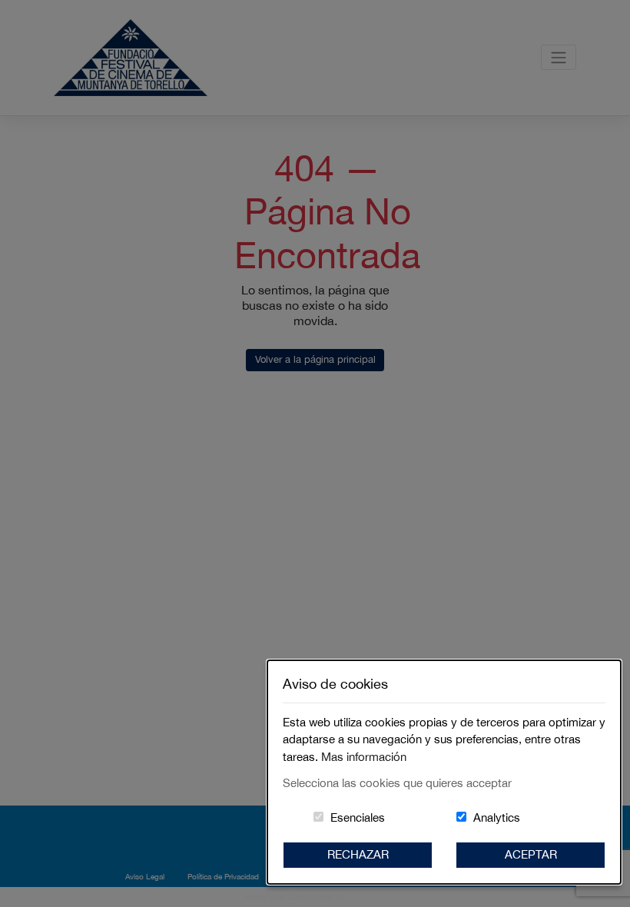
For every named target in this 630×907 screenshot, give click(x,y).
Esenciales (357, 817)
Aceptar (531, 854)
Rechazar (358, 854)
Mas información (363, 756)
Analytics (496, 817)
